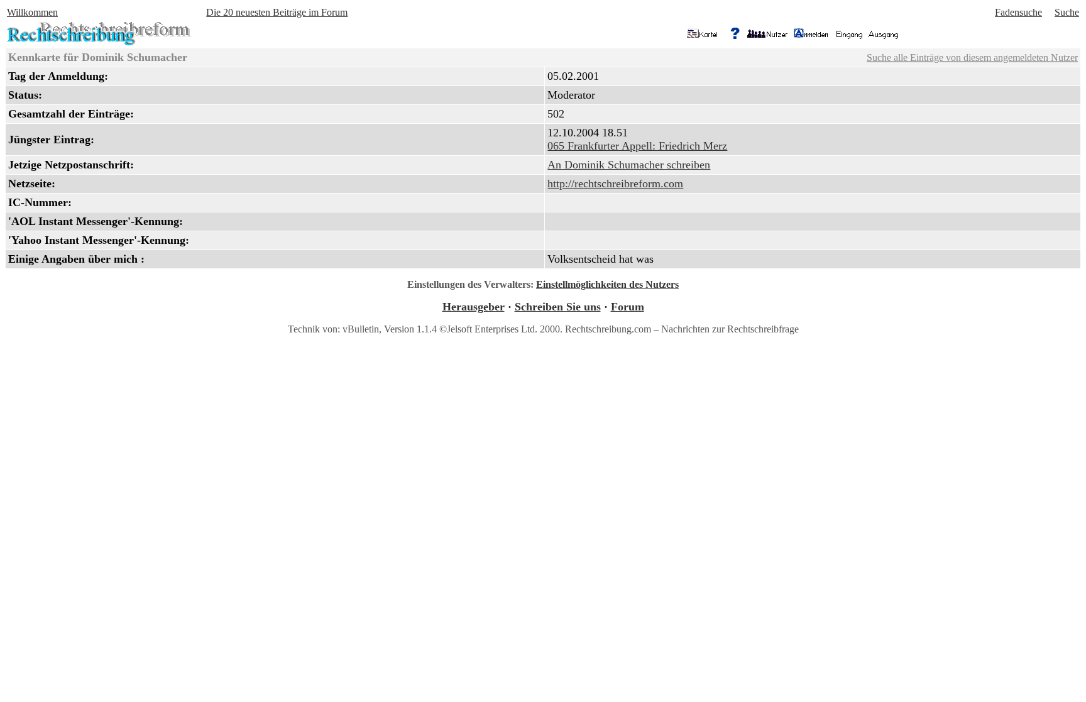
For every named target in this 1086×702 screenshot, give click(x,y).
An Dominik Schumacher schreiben (628, 164)
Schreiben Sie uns (558, 306)
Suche (1067, 12)
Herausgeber (473, 306)
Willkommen (32, 12)
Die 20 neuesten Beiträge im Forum (277, 12)
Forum (627, 306)
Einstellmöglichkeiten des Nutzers (607, 284)
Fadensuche (1018, 12)
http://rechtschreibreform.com (615, 183)
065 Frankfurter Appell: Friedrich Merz (637, 146)
